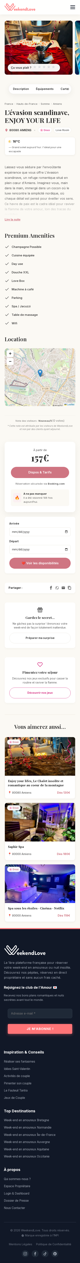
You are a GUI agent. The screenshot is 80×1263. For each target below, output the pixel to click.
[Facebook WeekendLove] (35, 1253)
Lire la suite (12, 219)
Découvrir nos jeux (40, 692)
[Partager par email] (63, 588)
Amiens (57, 103)
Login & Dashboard (16, 1193)
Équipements (45, 88)
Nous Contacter (14, 1208)
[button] (40, 373)
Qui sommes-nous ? (17, 1179)
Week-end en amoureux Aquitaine (26, 1149)
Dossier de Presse (16, 1200)
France (9, 103)
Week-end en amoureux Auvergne (27, 1142)
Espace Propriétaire (17, 1186)
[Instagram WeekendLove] (25, 1253)
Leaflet (70, 404)
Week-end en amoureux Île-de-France (30, 1135)
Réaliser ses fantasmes (19, 1061)
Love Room (62, 130)
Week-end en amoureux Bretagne (26, 1120)
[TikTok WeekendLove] (45, 1253)
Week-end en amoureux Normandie (27, 1127)
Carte (64, 88)
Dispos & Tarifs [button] (40, 472)
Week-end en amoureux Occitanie (27, 1156)
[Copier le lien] (69, 588)
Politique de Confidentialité (53, 1244)
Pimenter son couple (17, 1083)
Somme (45, 103)
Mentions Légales (20, 1244)
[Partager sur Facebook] (51, 588)
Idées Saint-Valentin (17, 1069)
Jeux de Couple (14, 1098)
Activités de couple (17, 1076)
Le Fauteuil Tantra (16, 1090)
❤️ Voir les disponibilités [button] (40, 563)
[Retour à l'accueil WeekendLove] (40, 950)
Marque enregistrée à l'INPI (42, 1235)
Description (21, 88)
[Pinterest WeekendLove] (54, 1253)
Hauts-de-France (27, 103)
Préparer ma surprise (40, 638)
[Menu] (72, 7)
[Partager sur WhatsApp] (57, 588)
